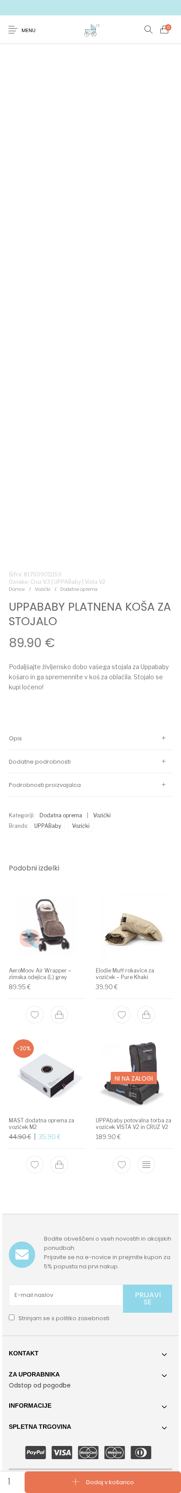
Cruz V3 (40, 582)
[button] (59, 1014)
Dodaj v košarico (110, 1482)
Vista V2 (95, 582)
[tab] (90, 738)
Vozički (43, 589)
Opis (15, 738)
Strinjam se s (63, 1318)
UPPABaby (47, 826)
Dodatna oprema (79, 589)
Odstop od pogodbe (40, 1385)
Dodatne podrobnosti (40, 761)
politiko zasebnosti (82, 1318)
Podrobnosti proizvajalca (45, 785)
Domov (17, 589)
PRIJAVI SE (148, 1298)
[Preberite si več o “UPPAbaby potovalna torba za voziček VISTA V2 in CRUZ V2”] (146, 1164)
